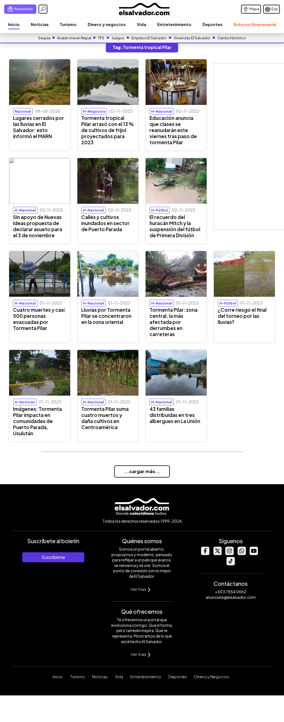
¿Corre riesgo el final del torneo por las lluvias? (242, 316)
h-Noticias (25, 402)
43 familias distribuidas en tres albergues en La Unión (174, 415)
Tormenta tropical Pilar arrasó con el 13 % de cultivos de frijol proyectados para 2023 (107, 130)
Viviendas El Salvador (192, 38)
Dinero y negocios (107, 24)
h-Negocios (94, 111)
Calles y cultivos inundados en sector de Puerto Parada (105, 223)
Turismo (68, 24)
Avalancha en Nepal (74, 38)
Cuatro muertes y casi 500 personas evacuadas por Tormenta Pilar (39, 319)
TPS (101, 38)
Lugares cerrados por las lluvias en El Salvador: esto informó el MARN (38, 127)
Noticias (40, 24)
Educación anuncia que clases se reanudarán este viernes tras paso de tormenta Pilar (173, 130)
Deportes (212, 24)
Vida (141, 24)
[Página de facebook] (205, 553)
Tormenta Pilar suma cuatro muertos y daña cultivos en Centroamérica (105, 418)
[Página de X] (217, 553)
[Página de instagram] (229, 553)
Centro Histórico (231, 38)
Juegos (117, 38)
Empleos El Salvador (148, 38)
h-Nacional (161, 111)
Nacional (23, 111)
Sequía (44, 38)
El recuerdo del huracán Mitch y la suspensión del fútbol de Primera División (174, 226)
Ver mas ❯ (141, 589)
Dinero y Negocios (211, 676)
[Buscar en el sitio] (43, 9)
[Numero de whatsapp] (241, 553)
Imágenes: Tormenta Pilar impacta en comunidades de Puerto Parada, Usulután (37, 421)
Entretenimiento (174, 24)
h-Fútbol (159, 210)
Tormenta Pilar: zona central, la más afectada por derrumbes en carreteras (173, 322)
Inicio (14, 24)
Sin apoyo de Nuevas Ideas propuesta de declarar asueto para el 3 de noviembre (37, 226)
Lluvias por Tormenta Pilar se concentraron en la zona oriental (106, 316)
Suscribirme (53, 557)
